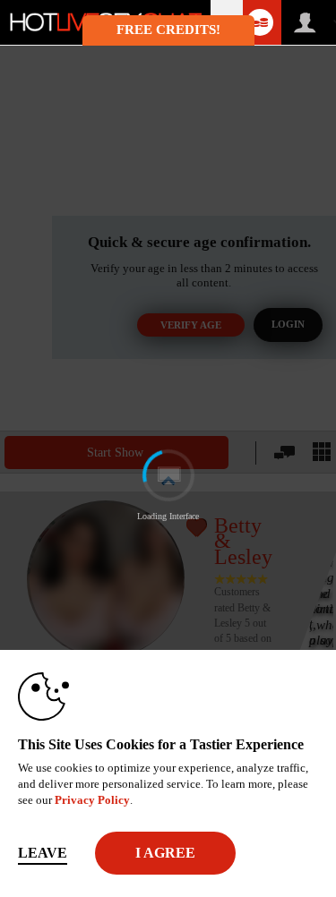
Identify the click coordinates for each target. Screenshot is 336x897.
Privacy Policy (92, 800)
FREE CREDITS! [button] (168, 29)
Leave (42, 852)
